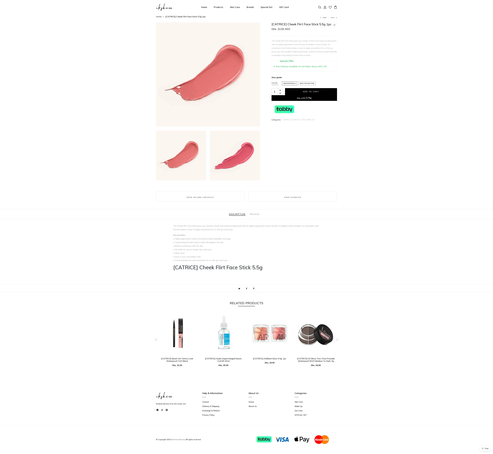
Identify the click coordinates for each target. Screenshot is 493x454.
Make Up (298, 406)
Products (218, 7)
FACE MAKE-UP (308, 120)
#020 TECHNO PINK (307, 83)
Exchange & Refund (211, 410)
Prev (325, 17)
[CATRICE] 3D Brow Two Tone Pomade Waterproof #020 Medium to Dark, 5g (316, 359)
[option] (177, 341)
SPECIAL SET (301, 415)
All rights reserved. (193, 439)
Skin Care (235, 7)
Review (255, 214)
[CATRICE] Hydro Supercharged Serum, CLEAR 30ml (223, 359)
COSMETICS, (296, 120)
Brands (250, 7)
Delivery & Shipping (210, 406)
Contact (205, 402)
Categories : (277, 120)
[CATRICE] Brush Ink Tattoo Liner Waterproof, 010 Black (177, 359)
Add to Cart (311, 91)
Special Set (266, 7)
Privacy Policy (208, 415)
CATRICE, (287, 120)
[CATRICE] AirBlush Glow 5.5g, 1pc (269, 358)
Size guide (277, 77)
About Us (252, 406)
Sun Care (299, 410)
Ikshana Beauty (178, 439)
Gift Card (284, 7)
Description (237, 214)
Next (333, 17)
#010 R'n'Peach (289, 83)
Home (204, 7)
